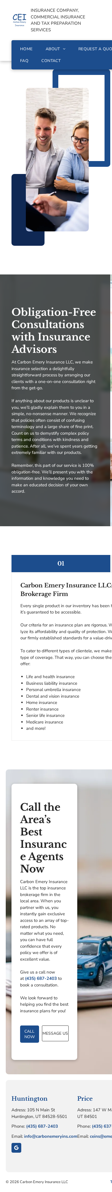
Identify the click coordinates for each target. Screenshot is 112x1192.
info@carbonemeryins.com (50, 1136)
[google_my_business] (16, 1148)
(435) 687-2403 (41, 978)
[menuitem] (27, 49)
